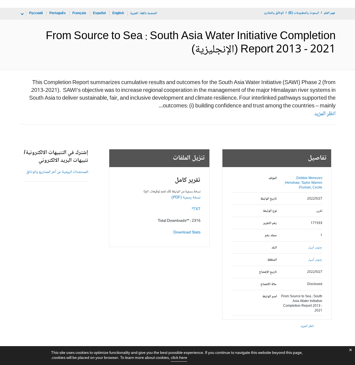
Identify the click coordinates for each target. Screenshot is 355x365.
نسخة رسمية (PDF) (186, 197)
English (118, 13)
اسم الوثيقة (269, 296)
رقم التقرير (270, 223)
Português (57, 13)
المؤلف (272, 178)
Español (99, 13)
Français (79, 13)
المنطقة (272, 260)
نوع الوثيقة (270, 211)
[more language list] (21, 14)
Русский (36, 13)
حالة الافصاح (268, 284)
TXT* (196, 209)
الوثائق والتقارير (274, 13)
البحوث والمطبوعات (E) (303, 13)
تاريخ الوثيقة (268, 199)
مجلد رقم (271, 235)
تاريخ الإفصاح (268, 272)
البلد (274, 247)
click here (179, 358)
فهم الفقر (329, 13)
